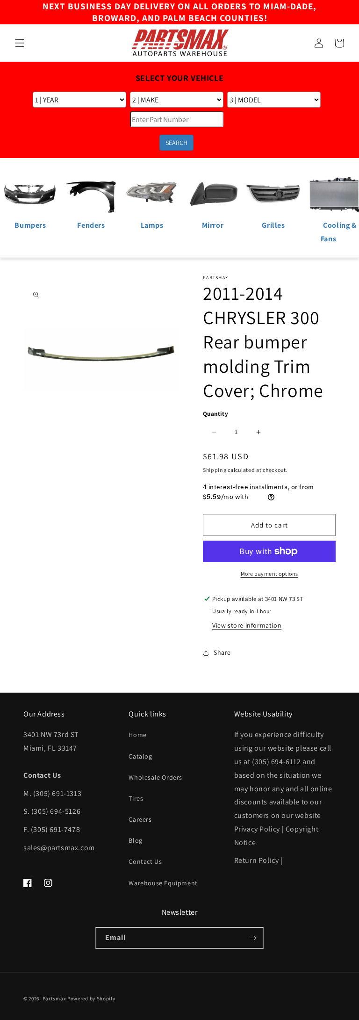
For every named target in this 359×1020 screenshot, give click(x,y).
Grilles (273, 225)
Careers (140, 819)
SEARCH (176, 142)
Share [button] (222, 652)
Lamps (152, 225)
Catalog (140, 756)
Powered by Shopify (91, 998)
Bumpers (30, 225)
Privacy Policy (257, 829)
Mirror (213, 225)
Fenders (91, 225)
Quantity (215, 414)
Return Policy (256, 860)
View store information (246, 625)
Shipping (215, 469)
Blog (135, 840)
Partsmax (54, 998)
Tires (136, 798)
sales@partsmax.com (59, 848)
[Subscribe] (253, 938)
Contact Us (145, 861)
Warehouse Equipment (163, 883)
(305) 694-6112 (276, 762)
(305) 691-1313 (57, 793)
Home (137, 735)
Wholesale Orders (155, 777)
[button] (19, 43)
